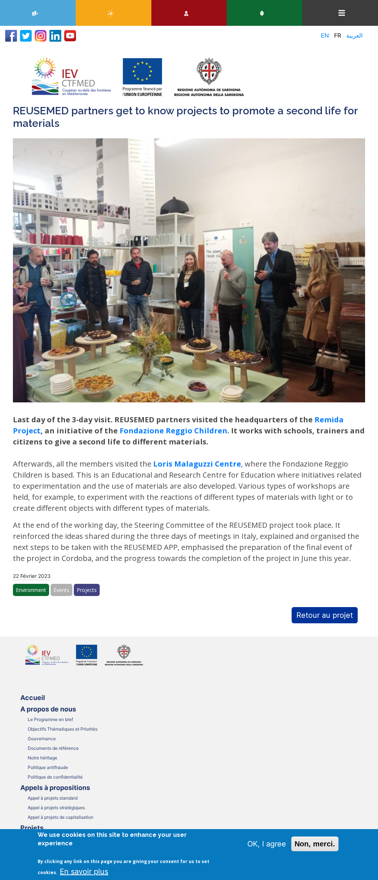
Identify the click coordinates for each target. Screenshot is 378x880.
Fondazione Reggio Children (173, 431)
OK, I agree (266, 843)
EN (325, 35)
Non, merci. (315, 844)
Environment (31, 589)
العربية (354, 35)
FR (337, 35)
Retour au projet (324, 615)
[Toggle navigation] (342, 13)
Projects (87, 589)
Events (61, 589)
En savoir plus (84, 871)
